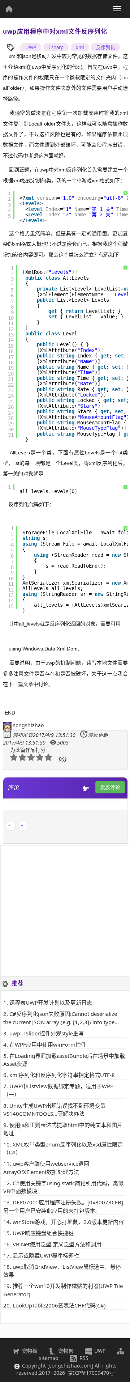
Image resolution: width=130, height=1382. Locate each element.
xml (80, 47)
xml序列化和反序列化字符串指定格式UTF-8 (62, 1074)
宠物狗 (65, 1350)
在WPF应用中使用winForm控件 (47, 1044)
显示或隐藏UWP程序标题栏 (46, 1255)
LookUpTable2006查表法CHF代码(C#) (59, 1305)
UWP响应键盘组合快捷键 (43, 1233)
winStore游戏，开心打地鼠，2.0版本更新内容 (68, 1221)
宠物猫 (29, 1350)
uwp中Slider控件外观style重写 (46, 1033)
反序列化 (105, 47)
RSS (83, 1358)
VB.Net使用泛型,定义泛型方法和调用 (57, 1244)
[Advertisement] (65, 911)
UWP (30, 47)
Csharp (56, 47)
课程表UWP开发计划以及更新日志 (50, 1002)
